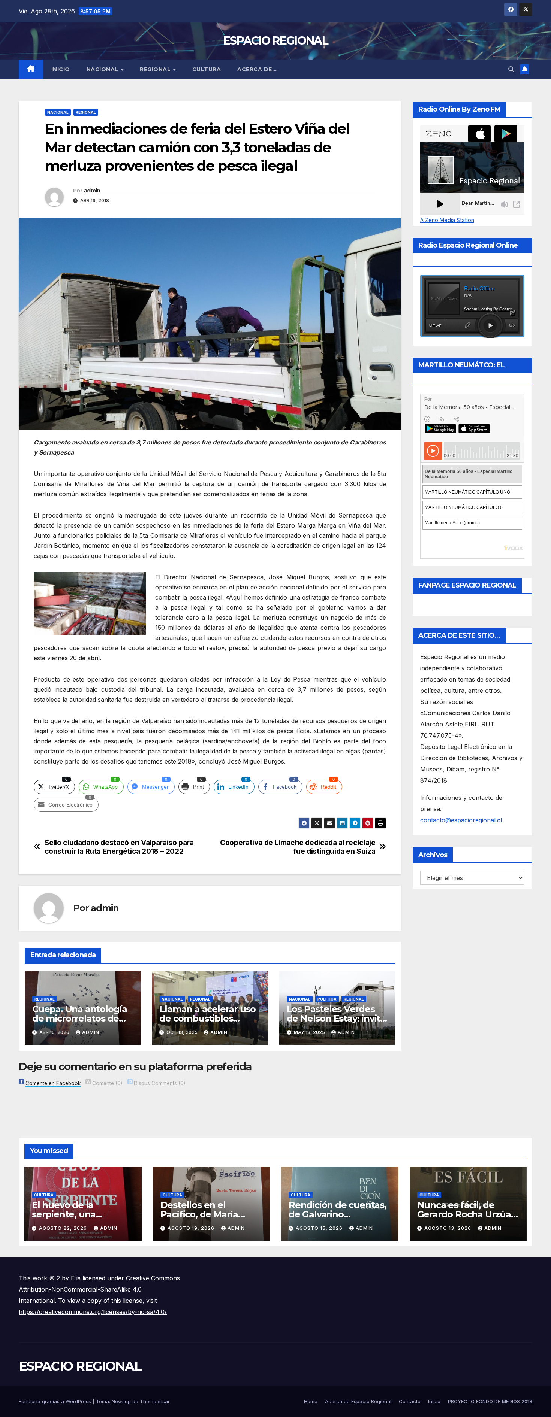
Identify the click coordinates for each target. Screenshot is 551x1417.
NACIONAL (103, 69)
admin (92, 190)
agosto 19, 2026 (192, 1228)
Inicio (60, 69)
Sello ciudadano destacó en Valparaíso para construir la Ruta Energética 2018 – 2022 (119, 847)
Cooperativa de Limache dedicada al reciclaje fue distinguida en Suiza (297, 847)
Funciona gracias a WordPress (56, 1401)
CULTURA (206, 69)
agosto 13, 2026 (448, 1228)
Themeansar (155, 1401)
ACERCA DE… (257, 69)
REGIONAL (156, 69)
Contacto (410, 1401)
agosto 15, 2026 (320, 1228)
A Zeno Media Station (447, 220)
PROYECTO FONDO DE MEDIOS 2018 (490, 1401)
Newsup (121, 1401)
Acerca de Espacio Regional (358, 1401)
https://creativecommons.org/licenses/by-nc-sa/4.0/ (93, 1312)
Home (310, 1401)
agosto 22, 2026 (63, 1228)
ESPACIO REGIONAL (275, 41)
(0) (107, 1083)
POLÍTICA (327, 999)
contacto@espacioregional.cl (461, 820)
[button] (511, 69)
